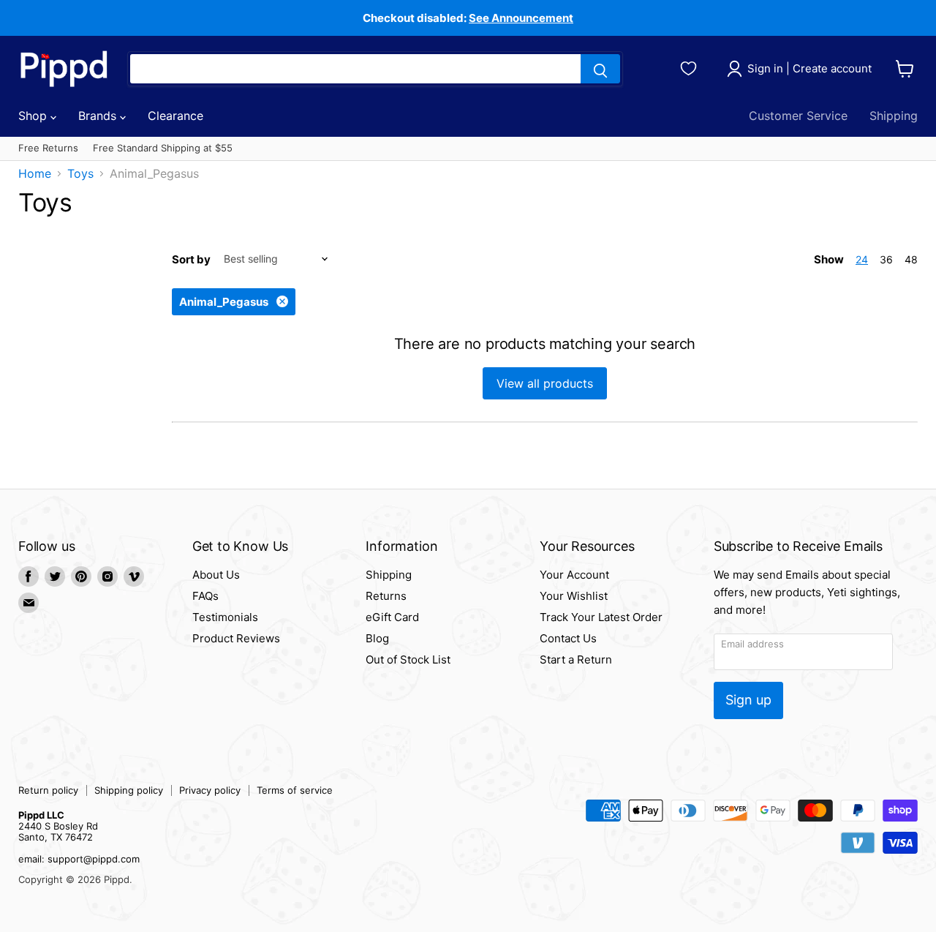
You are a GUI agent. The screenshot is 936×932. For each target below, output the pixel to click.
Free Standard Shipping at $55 (163, 148)
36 (886, 259)
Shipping (893, 115)
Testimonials (225, 617)
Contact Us (568, 638)
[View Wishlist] (691, 66)
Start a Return (576, 659)
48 (911, 259)
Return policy (48, 790)
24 (862, 259)
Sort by (191, 259)
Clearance (175, 115)
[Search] (600, 68)
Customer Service (798, 115)
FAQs (205, 596)
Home (34, 173)
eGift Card (392, 617)
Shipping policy (128, 790)
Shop (34, 115)
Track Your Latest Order (601, 617)
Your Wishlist (574, 596)
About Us (216, 575)
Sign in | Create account (809, 68)
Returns (386, 596)
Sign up (748, 699)
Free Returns (48, 148)
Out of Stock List (408, 659)
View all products (545, 383)
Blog (377, 638)
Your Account (574, 575)
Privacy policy (210, 790)
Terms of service (295, 790)
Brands (99, 115)
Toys (80, 173)
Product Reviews (236, 638)
